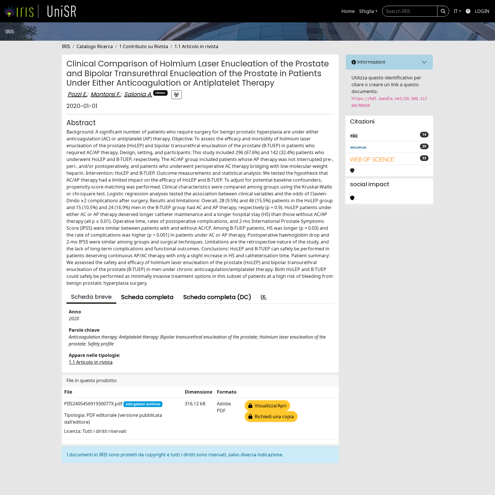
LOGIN (482, 11)
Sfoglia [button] (366, 11)
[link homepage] (20, 11)
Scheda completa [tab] (147, 297)
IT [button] (456, 11)
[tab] (264, 297)
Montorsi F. (105, 94)
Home (348, 11)
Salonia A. (138, 94)
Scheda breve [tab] (91, 297)
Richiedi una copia (273, 416)
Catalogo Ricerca (94, 46)
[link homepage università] (62, 11)
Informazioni (370, 62)
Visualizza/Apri (269, 405)
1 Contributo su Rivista (143, 46)
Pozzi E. (77, 94)
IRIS (66, 46)
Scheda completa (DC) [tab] (217, 297)
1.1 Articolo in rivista (196, 46)
